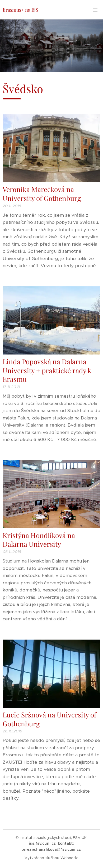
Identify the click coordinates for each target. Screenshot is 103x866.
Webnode (69, 857)
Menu (95, 9)
